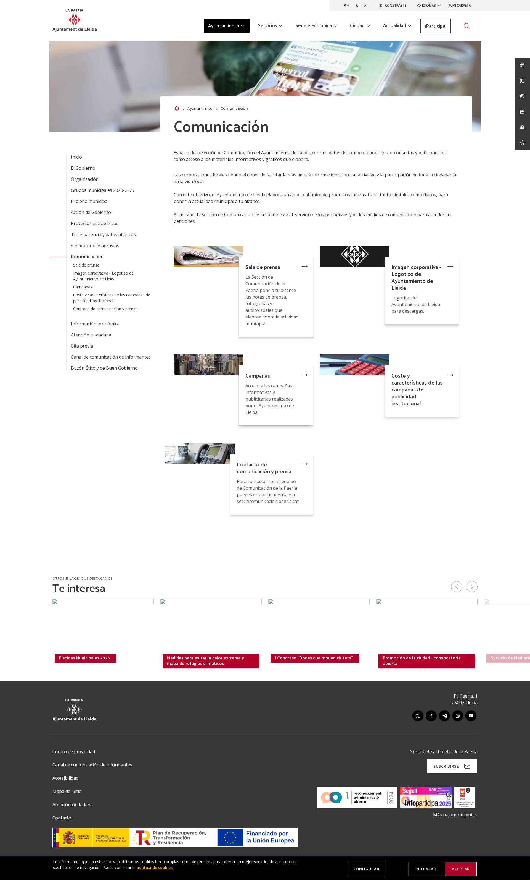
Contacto (61, 818)
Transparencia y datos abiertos (103, 234)
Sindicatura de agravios (95, 245)
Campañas (257, 375)
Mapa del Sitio (67, 791)
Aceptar (461, 868)
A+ (346, 5)
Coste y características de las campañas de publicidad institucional (416, 389)
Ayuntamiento (200, 108)
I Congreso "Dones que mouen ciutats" (314, 658)
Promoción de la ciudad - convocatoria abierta (422, 660)
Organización (85, 179)
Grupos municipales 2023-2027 (103, 190)
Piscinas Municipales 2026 (84, 658)
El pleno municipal (89, 201)
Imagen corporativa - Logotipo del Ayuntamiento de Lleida (416, 277)
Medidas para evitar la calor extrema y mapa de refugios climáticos (205, 660)
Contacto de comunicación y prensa (264, 467)
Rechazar (425, 868)
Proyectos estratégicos (94, 223)
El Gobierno (83, 168)
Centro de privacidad (73, 751)
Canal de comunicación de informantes (111, 357)
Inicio (76, 157)
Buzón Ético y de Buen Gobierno (104, 368)
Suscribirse (446, 766)
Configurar (366, 868)
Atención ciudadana (91, 335)
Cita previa (82, 346)
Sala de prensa (262, 267)
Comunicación (86, 257)
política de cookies (155, 867)
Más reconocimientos (455, 815)
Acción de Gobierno (91, 212)
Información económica (95, 324)
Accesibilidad (65, 778)
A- (366, 5)
